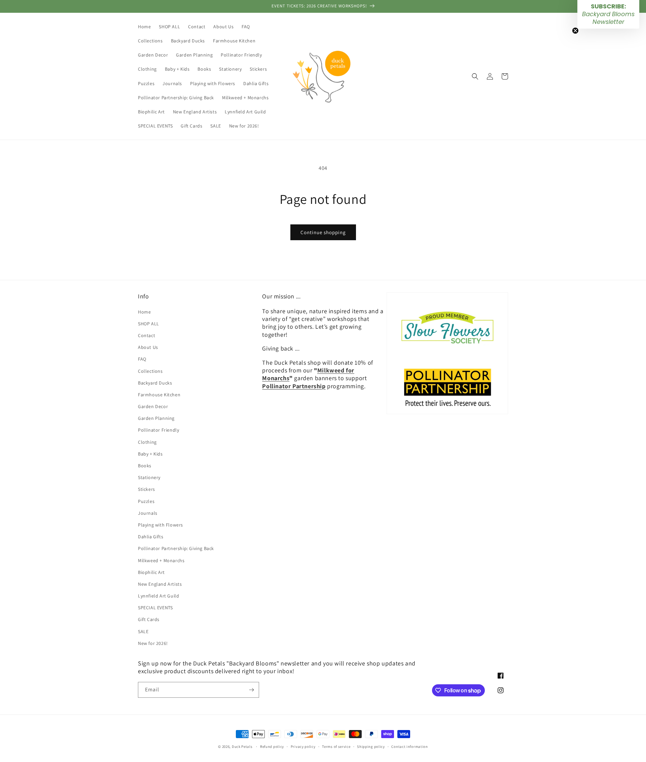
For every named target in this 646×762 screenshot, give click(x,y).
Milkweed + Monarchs (161, 560)
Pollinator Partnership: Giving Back (176, 548)
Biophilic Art (151, 572)
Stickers (146, 489)
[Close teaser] (575, 30)
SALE (143, 631)
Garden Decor (153, 406)
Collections (150, 371)
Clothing (147, 442)
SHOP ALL (148, 324)
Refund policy (272, 746)
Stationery (149, 477)
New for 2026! (153, 643)
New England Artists (160, 584)
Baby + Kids (150, 454)
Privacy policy (303, 746)
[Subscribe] (251, 690)
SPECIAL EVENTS (155, 608)
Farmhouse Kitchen (159, 395)
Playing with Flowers (160, 525)
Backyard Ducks (155, 383)
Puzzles (146, 501)
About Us (148, 347)
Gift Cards (148, 619)
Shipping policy (371, 746)
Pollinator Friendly (158, 430)
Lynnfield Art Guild (158, 596)
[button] (475, 76)
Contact (146, 335)
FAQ (142, 359)
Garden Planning (156, 418)
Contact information (409, 746)
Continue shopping (323, 232)
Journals (147, 513)
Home (144, 312)
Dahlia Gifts (150, 537)
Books (144, 466)
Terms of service (336, 746)
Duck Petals (242, 746)
